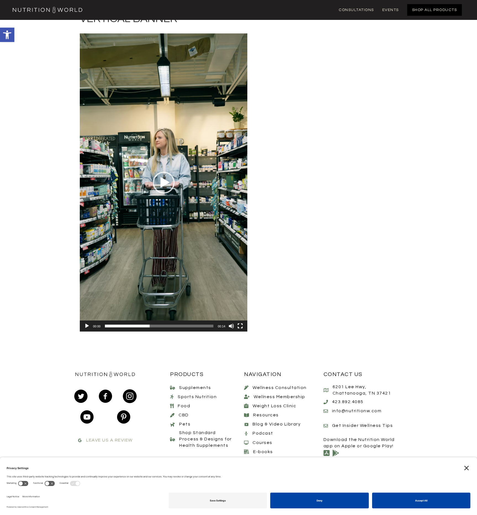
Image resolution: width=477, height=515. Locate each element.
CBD (184, 415)
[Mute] (231, 326)
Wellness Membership (279, 397)
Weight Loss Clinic (274, 406)
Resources (266, 415)
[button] (7, 35)
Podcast (263, 433)
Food (184, 406)
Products (186, 374)
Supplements (195, 387)
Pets (184, 424)
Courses (262, 442)
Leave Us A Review (109, 440)
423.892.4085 (348, 402)
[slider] (159, 326)
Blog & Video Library (277, 424)
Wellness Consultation (280, 387)
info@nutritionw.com (357, 411)
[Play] (87, 326)
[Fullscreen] (240, 326)
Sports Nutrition (197, 397)
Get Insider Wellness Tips (362, 425)
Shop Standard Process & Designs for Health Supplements (205, 439)
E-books (263, 452)
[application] (163, 182)
